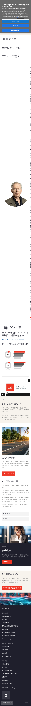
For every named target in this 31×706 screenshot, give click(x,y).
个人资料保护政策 (7, 670)
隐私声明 (4, 677)
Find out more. (20, 17)
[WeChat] (6, 695)
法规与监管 (5, 680)
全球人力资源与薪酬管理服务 (10, 626)
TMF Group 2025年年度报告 (13, 339)
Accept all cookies (15, 30)
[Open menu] (26, 702)
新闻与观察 (5, 650)
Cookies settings (6, 639)
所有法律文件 (6, 664)
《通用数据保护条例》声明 (9, 673)
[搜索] (21, 703)
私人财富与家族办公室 (8, 636)
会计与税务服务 (6, 616)
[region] (15, 16)
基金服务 (4, 619)
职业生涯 (4, 653)
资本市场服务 (6, 629)
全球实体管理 (6, 622)
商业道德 (4, 667)
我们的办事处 (6, 646)
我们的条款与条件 (7, 683)
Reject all (15, 25)
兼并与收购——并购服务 (8, 632)
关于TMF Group (6, 656)
